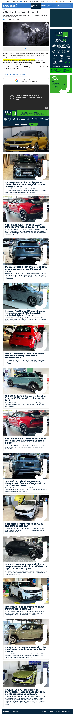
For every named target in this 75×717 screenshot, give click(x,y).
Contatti (51, 711)
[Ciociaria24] (10, 5)
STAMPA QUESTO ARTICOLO (16, 74)
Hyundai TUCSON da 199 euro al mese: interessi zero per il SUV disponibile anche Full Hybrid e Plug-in (48, 1)
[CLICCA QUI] (26, 97)
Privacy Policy (67, 711)
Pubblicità (58, 711)
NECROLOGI (7, 9)
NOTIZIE (36, 5)
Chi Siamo (44, 711)
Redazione (7, 19)
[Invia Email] (10, 19)
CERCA (33, 124)
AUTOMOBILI (48, 5)
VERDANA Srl (6, 711)
